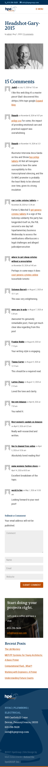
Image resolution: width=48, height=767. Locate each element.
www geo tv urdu (19, 309)
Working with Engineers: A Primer (21, 672)
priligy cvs (16, 120)
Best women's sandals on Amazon (26, 422)
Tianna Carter (17, 362)
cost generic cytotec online (24, 274)
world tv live (17, 490)
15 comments (28, 34)
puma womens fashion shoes (24, 466)
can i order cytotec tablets (23, 200)
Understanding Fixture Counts (19, 678)
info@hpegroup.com (17, 632)
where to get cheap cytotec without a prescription (24, 259)
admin (9, 34)
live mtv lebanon (18, 402)
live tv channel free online (23, 446)
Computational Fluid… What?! (18, 666)
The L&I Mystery (12, 649)
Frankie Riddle (17, 342)
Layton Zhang (17, 382)
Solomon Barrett (19, 289)
